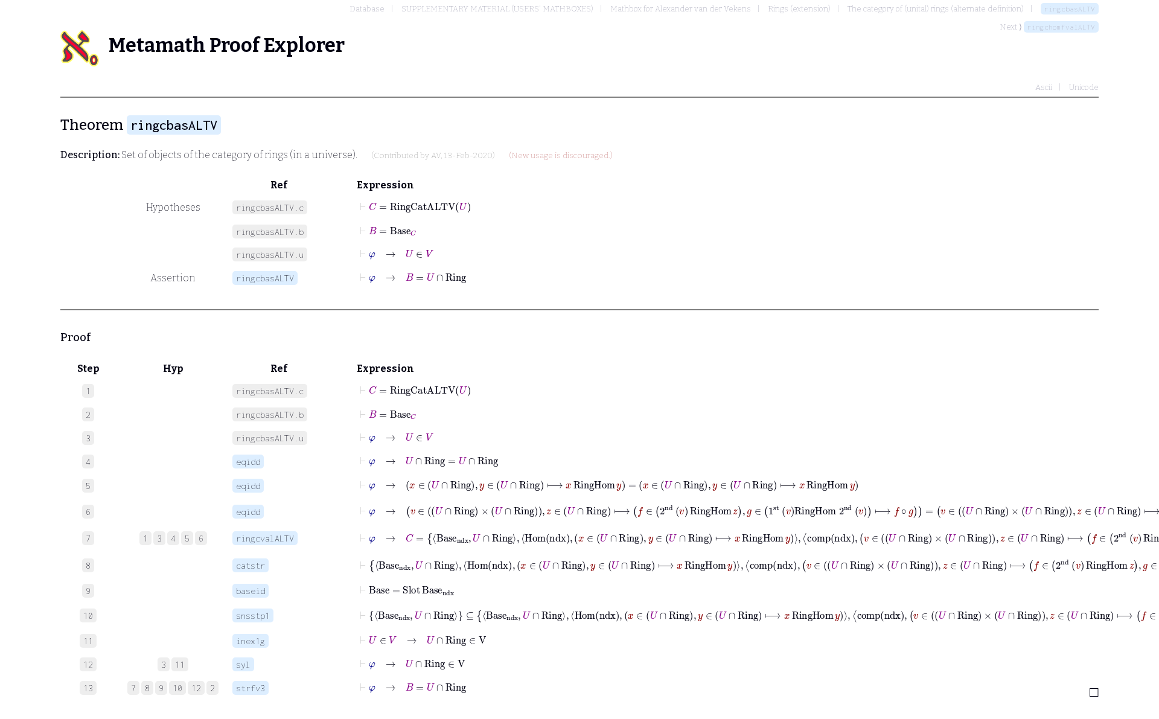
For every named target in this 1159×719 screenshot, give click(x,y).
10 (177, 688)
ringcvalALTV (265, 538)
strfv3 (250, 688)
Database (367, 8)
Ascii (1043, 87)
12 (196, 688)
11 (180, 664)
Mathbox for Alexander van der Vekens (680, 8)
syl (243, 664)
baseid (250, 591)
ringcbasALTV (1069, 9)
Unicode (1084, 87)
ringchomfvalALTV (1061, 27)
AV (436, 156)
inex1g (250, 641)
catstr (250, 565)
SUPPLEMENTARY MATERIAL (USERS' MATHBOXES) (497, 8)
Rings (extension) (799, 8)
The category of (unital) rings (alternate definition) (936, 8)
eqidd (248, 461)
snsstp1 (253, 615)
